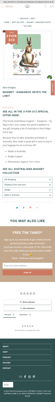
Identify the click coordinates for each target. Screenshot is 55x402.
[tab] (27, 179)
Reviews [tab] (7, 314)
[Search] (45, 6)
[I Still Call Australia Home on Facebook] (25, 377)
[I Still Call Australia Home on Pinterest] (34, 377)
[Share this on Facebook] (23, 208)
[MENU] (1, 6)
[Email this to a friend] (37, 208)
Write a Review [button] (29, 302)
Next (33, 19)
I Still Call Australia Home (18, 391)
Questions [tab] (24, 314)
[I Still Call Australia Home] (27, 6)
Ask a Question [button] (29, 308)
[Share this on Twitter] (17, 208)
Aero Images (9, 87)
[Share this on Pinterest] (30, 208)
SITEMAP (39, 394)
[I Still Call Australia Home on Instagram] (30, 377)
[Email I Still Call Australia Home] (21, 377)
